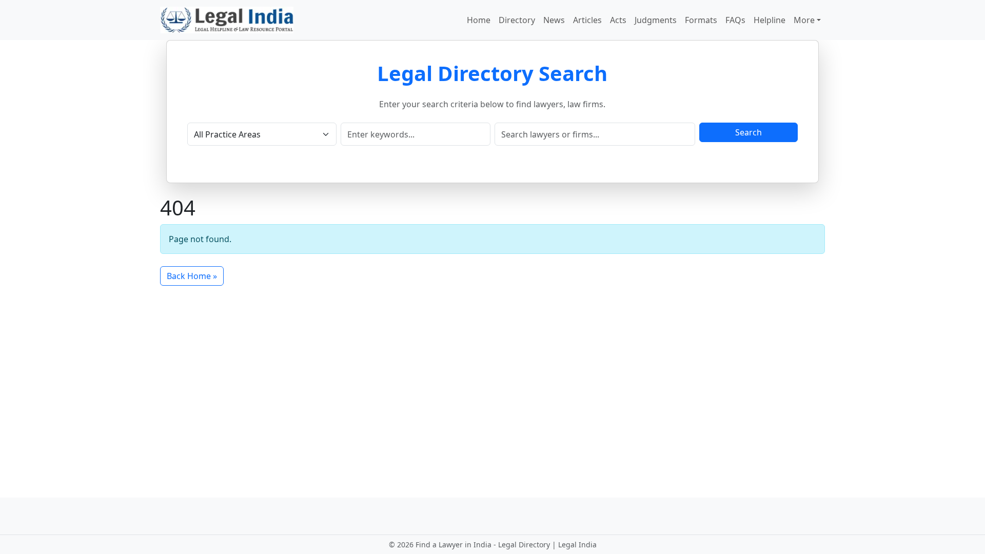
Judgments (656, 20)
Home (478, 20)
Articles (587, 20)
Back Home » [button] (192, 276)
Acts (618, 20)
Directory (517, 20)
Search (748, 132)
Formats (701, 20)
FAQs (735, 20)
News (554, 20)
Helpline (769, 20)
